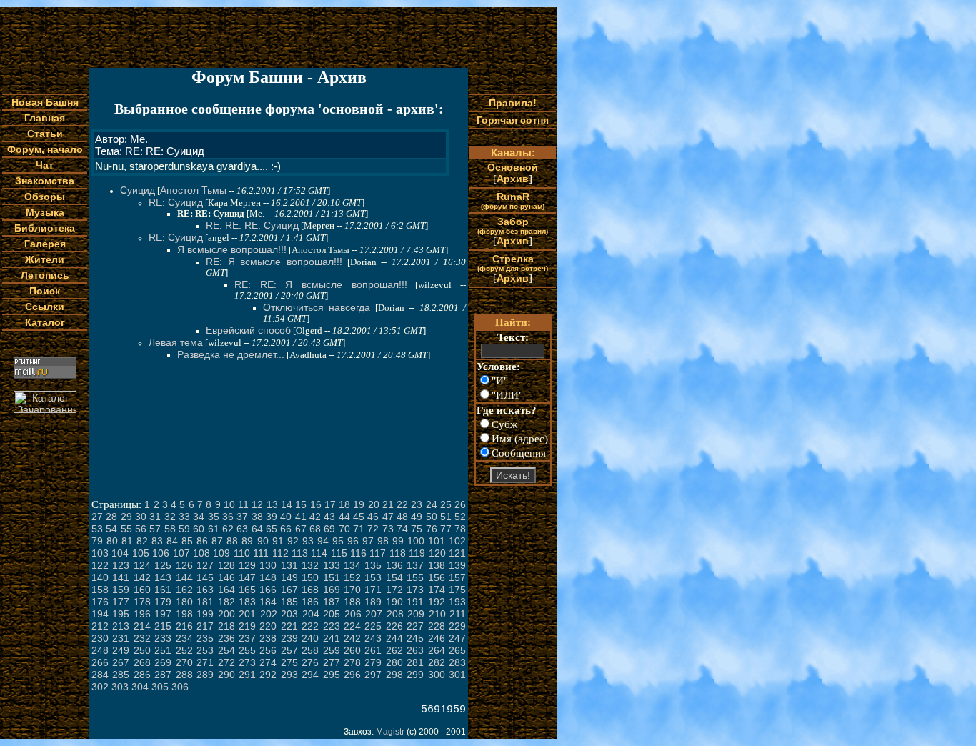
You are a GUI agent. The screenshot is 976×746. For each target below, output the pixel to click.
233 (162, 638)
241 (331, 638)
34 (198, 516)
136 (394, 565)
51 (446, 516)
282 (436, 662)
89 (247, 541)
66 (286, 528)
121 (457, 553)
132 (310, 565)
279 (373, 662)
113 (300, 553)
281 (415, 662)
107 (181, 553)
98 (383, 541)
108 (201, 553)
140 (100, 577)
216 (184, 626)
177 (120, 601)
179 (162, 601)
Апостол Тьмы (193, 190)
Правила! (513, 103)
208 (395, 614)
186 (310, 601)
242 (352, 638)
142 (142, 577)
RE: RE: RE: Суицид (252, 225)
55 (126, 528)
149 (289, 577)
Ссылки (44, 306)
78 (460, 528)
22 (402, 504)
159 (120, 589)
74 (402, 528)
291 (247, 674)
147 (247, 577)
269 (162, 662)
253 (205, 650)
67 (301, 528)
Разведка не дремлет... (230, 354)
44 (344, 516)
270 (184, 662)
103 (100, 553)
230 (100, 638)
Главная (44, 118)
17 (330, 504)
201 (247, 614)
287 (162, 674)
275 (289, 662)
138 (436, 565)
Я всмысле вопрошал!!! (232, 249)
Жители (44, 259)
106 (160, 553)
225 (373, 626)
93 (308, 541)
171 (373, 589)
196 (142, 614)
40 (286, 516)
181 (205, 601)
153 (373, 577)
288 (184, 674)
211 (457, 614)
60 (198, 528)
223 (331, 626)
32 (170, 516)
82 (142, 541)
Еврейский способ (248, 330)
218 (226, 626)
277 (331, 662)
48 (402, 516)
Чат (45, 165)
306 (180, 686)
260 (352, 650)
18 (344, 504)
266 (100, 662)
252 (184, 650)
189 (373, 601)
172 (394, 589)
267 (120, 662)
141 (120, 577)
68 (315, 528)
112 (280, 553)
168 (310, 589)
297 (373, 674)
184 (268, 601)
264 (436, 650)
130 (268, 565)
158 (100, 589)
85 (187, 541)
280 (394, 662)
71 (358, 528)
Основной (512, 167)
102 (457, 541)
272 (226, 662)
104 (120, 553)
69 (329, 528)
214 (142, 626)
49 (416, 516)
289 (205, 674)
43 (329, 516)
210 (437, 614)
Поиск (44, 291)
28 (111, 516)
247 (457, 638)
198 (184, 614)
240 (310, 638)
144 (184, 577)
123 (120, 565)
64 (257, 528)
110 (242, 553)
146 (226, 577)
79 (97, 541)
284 (100, 674)
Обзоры (44, 196)
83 (157, 541)
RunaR (512, 200)
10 (229, 504)
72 (373, 528)
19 (358, 504)
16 (316, 504)
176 (100, 601)
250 (142, 650)
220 (268, 626)
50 (431, 516)
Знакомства (44, 180)
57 (155, 528)
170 (352, 589)
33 (184, 516)
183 (247, 601)
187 (331, 601)
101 (436, 541)
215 (162, 626)
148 (268, 577)
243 (373, 638)
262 (394, 650)
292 (268, 674)
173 (415, 589)
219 (247, 626)
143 (162, 577)
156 (436, 577)
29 (126, 516)
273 (247, 662)
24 (431, 504)
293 (289, 674)
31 (155, 516)
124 (142, 565)
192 (436, 601)
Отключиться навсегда (316, 307)
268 (142, 662)
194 (100, 614)
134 (352, 565)
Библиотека (44, 228)
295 (331, 674)
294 (310, 674)
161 (162, 589)
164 (226, 589)
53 (97, 528)
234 (184, 638)
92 (293, 541)
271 (205, 662)
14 (286, 504)
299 (415, 674)
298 (394, 674)
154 (394, 577)
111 (261, 553)
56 (140, 528)
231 (120, 638)
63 (242, 528)
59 (184, 528)
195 (120, 614)
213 (120, 626)
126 (184, 565)
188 (352, 601)
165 (247, 589)
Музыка (45, 212)
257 (289, 650)
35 (213, 516)
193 (457, 601)
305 (160, 686)
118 (397, 553)
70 (344, 528)
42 (315, 516)
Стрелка (512, 262)
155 (415, 577)
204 (310, 614)
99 (398, 541)
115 (339, 553)
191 (415, 601)
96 (353, 541)
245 (415, 638)
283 (457, 662)
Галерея (45, 243)
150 (310, 577)
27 (97, 516)
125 (162, 565)
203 (289, 614)
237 (247, 638)
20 (373, 504)
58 (170, 528)
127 (205, 565)
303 (120, 686)
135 (373, 565)
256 (268, 650)
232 (142, 638)
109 (221, 553)
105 (140, 553)
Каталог (45, 322)
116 (358, 553)
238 (268, 638)
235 (205, 638)
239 (289, 638)
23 (416, 504)
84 (172, 541)
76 (431, 528)
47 (388, 516)
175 (457, 589)
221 (289, 626)
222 (310, 626)
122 (100, 565)
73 (388, 528)
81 (127, 541)
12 (257, 504)
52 (460, 516)
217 (205, 626)
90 (263, 541)
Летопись (45, 275)
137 (415, 565)
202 (268, 614)
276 (310, 662)
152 (352, 577)
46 (373, 516)
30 (140, 516)
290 (226, 674)
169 (331, 589)
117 (377, 553)
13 (272, 504)
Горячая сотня (513, 120)
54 (111, 528)
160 (142, 589)
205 (331, 614)
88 (232, 541)
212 (100, 626)
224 (352, 626)
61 (213, 528)
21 (388, 504)
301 (457, 674)
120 (437, 553)
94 (323, 541)
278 (352, 662)
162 (184, 589)
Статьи (45, 133)
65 (271, 528)
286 (142, 674)
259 (331, 650)
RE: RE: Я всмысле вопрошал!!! (320, 284)
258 (310, 650)
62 (228, 528)
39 (271, 516)
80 (112, 541)
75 (416, 528)
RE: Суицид (176, 202)
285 (120, 674)
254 (226, 650)
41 (301, 516)
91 (278, 541)
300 (436, 674)
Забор (512, 225)
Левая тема (176, 342)
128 (226, 565)
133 (331, 565)
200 (226, 614)
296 (352, 674)
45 (358, 516)
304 (140, 686)
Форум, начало (45, 149)
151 (331, 577)
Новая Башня (45, 102)
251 (162, 650)
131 (289, 565)
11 (243, 504)
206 (353, 614)
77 (446, 528)
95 (338, 541)
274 (268, 662)
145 (205, 577)
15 (301, 504)
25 (446, 504)
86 (202, 541)
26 (460, 504)
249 (120, 650)
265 (457, 650)
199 (205, 614)
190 (394, 601)
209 (415, 614)
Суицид (137, 190)
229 (457, 626)
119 (417, 553)
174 (436, 589)
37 (242, 516)
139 (457, 565)
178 (142, 601)
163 (205, 589)
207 (373, 614)
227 (415, 626)
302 (100, 686)
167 (289, 589)
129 (247, 565)
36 (228, 516)
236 (226, 638)
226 (394, 626)
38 (257, 516)
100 (415, 541)
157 (457, 577)
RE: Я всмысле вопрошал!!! (274, 261)
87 (217, 541)
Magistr (390, 732)
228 (436, 626)
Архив (513, 178)
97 (368, 541)
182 (226, 601)
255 (247, 650)
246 (436, 638)
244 (394, 638)
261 (373, 650)
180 (184, 601)
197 (162, 614)
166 (268, 589)
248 (100, 650)
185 (289, 601)
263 (415, 650)
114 (319, 553)
